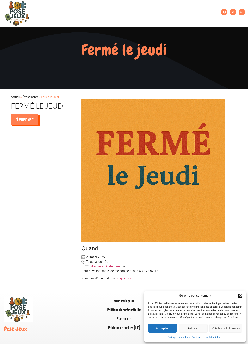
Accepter (162, 328)
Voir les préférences (226, 328)
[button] (240, 296)
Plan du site (124, 319)
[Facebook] (224, 12)
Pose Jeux (15, 329)
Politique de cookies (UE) (124, 328)
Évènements (30, 96)
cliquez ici (124, 278)
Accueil (15, 96)
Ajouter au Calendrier (106, 266)
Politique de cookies (179, 337)
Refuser (193, 328)
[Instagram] (233, 12)
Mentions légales (124, 301)
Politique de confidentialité (206, 337)
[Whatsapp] (242, 12)
